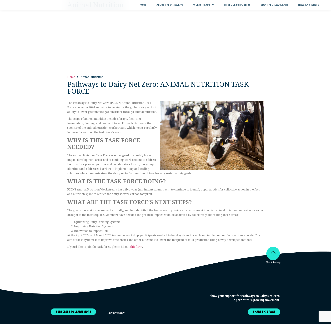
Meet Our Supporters (237, 5)
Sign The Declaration (274, 5)
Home (143, 5)
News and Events (308, 5)
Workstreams (201, 5)
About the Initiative (170, 5)
